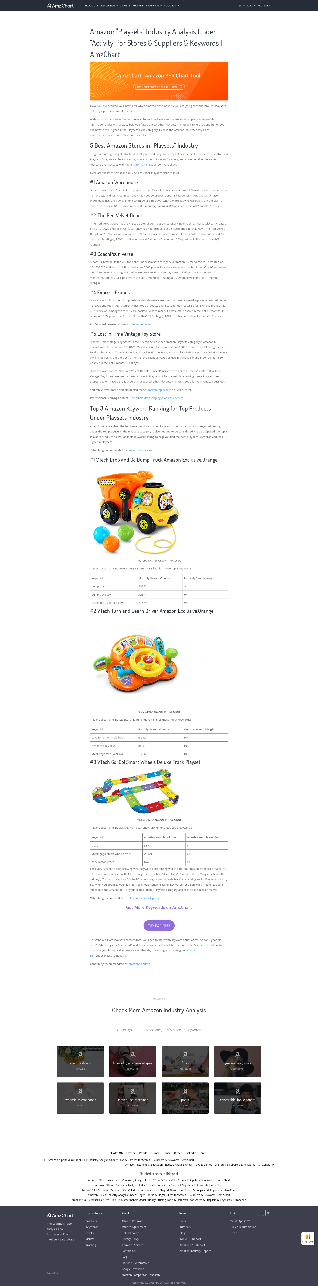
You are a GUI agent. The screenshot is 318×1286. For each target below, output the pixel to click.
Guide (183, 1221)
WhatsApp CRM (240, 1221)
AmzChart (102, 119)
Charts (125, 5)
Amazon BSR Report (192, 1245)
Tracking (90, 1245)
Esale (233, 1233)
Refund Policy (130, 1233)
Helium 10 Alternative (135, 1263)
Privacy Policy (130, 1239)
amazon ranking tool (143, 164)
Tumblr (155, 1153)
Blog (182, 1233)
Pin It (203, 1153)
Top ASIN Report (190, 1239)
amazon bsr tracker (102, 135)
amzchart (137, 398)
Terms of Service (132, 1245)
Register (264, 5)
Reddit (143, 1153)
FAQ (124, 1257)
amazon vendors (139, 964)
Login (251, 5)
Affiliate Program (132, 1221)
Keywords (91, 1227)
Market (138, 5)
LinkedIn (191, 1153)
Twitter (130, 1153)
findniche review (142, 324)
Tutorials (185, 1227)
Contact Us (129, 1251)
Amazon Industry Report (195, 1251)
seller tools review (140, 450)
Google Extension (133, 1269)
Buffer (178, 1153)
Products (91, 5)
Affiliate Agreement (134, 1227)
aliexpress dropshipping (144, 898)
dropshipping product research (163, 398)
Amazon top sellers (159, 390)
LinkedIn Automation (243, 1227)
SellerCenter (122, 119)
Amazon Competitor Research (141, 1275)
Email (167, 1153)
